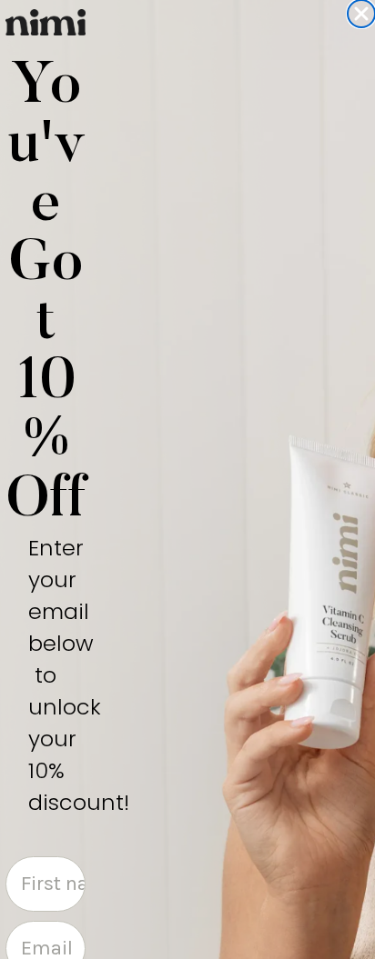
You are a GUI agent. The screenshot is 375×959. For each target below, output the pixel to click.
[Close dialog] (361, 13)
